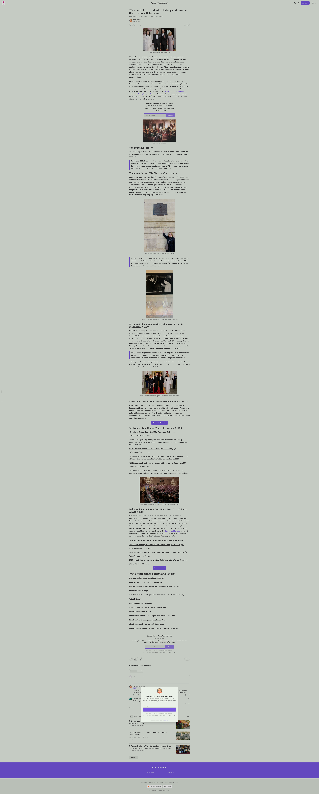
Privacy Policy (172, 715)
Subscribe (159, 710)
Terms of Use (167, 713)
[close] (175, 689)
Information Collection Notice (159, 715)
